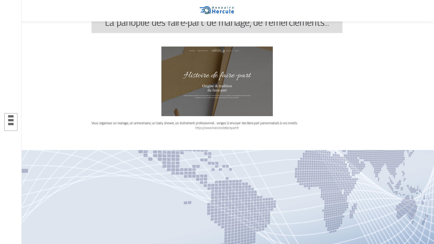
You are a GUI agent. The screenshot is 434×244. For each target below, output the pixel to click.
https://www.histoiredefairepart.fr (217, 128)
